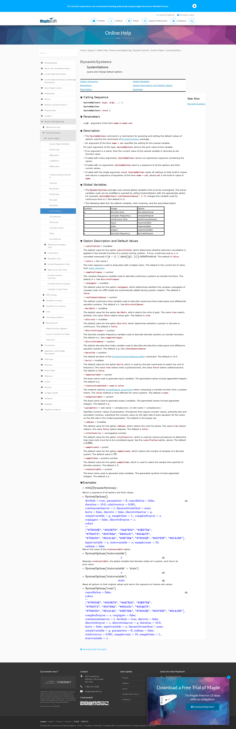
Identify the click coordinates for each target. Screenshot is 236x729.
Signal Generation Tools (57, 270)
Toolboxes (48, 398)
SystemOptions (55, 211)
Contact (84, 671)
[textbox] (132, 256)
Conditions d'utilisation (93, 725)
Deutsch (68, 721)
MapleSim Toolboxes (52, 409)
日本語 (76, 721)
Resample (53, 200)
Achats (125, 689)
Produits (125, 678)
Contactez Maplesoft (166, 15)
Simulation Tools (54, 258)
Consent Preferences (124, 725)
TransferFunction (56, 228)
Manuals (47, 387)
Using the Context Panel (57, 289)
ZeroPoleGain (55, 239)
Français (59, 721)
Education (48, 365)
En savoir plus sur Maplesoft (50, 706)
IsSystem (53, 183)
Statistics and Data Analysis (55, 105)
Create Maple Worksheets (55, 74)
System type (54, 149)
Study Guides (49, 370)
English (51, 721)
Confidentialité (108, 725)
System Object (54, 138)
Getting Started (50, 63)
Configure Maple (51, 393)
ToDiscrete (53, 222)
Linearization (53, 253)
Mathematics (49, 93)
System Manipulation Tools (59, 264)
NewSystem (54, 188)
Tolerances (50, 339)
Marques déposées (140, 725)
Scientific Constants (54, 300)
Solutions (125, 683)
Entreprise (126, 699)
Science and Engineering (54, 121)
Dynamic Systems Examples (59, 283)
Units (48, 311)
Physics (47, 99)
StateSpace (53, 205)
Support (91, 50)
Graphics (48, 116)
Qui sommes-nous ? (49, 671)
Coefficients (54, 161)
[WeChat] (106, 703)
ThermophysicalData (54, 317)
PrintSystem (54, 194)
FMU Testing (51, 295)
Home (83, 50)
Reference (48, 376)
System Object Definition (59, 144)
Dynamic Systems (53, 133)
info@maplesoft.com (93, 691)
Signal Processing (53, 127)
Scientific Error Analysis (56, 306)
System (47, 381)
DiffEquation (54, 166)
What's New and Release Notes (57, 68)
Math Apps (48, 359)
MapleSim (48, 404)
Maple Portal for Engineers (57, 328)
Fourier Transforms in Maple (58, 334)
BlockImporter (52, 323)
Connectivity (49, 345)
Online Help (102, 50)
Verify (51, 233)
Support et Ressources (130, 694)
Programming (49, 110)
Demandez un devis (187, 15)
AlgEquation (54, 155)
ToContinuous (55, 216)
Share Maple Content (53, 88)
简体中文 (84, 721)
